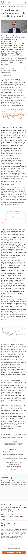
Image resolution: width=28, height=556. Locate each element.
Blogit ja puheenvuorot (10, 444)
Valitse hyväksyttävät (14, 548)
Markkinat (20, 444)
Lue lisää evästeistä (6, 540)
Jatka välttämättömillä (14, 545)
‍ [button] (6, 6)
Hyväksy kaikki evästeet (14, 552)
